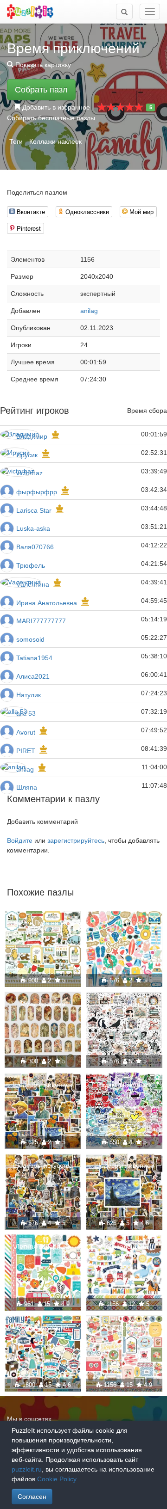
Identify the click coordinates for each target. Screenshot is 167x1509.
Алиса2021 (33, 676)
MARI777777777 (41, 621)
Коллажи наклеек (55, 141)
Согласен (32, 1496)
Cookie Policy (56, 1479)
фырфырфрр (36, 492)
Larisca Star (33, 510)
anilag (89, 310)
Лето (124, 922)
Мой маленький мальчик (124, 1250)
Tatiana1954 (34, 658)
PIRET (25, 750)
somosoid (30, 639)
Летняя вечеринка (43, 1246)
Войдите (19, 840)
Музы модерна (42, 1003)
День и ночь (124, 1003)
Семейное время (43, 1327)
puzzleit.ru (27, 1469)
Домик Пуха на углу (43, 922)
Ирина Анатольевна (46, 603)
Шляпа (26, 787)
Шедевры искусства (43, 1165)
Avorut (25, 732)
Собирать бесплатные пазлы (51, 118)
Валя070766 (35, 547)
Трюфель (30, 565)
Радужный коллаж (124, 1084)
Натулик (28, 695)
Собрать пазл (41, 89)
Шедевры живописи (43, 1084)
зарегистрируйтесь (75, 840)
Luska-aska (33, 528)
